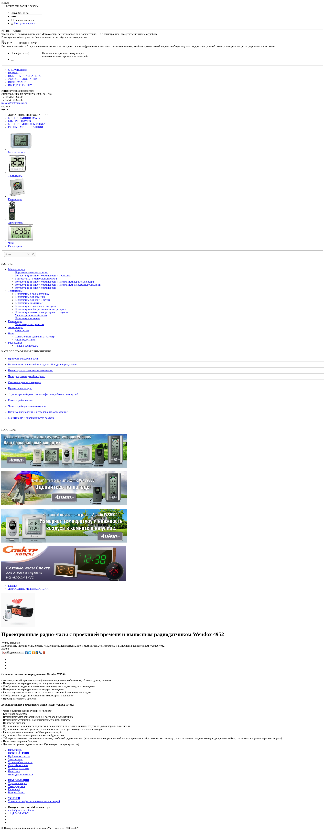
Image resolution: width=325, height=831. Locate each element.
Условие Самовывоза (20, 762)
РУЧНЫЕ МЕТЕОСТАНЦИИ (25, 127)
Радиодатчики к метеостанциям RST (36, 278)
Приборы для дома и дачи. (23, 358)
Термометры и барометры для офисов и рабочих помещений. (43, 394)
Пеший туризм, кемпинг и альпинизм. (30, 370)
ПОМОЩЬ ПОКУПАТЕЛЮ (24, 75)
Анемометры (15, 327)
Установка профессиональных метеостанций (34, 801)
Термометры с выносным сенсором (35, 306)
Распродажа (15, 342)
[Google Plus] (44, 652)
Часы (11, 333)
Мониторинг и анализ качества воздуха (31, 417)
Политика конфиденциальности (20, 773)
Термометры (15, 290)
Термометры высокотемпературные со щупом (41, 312)
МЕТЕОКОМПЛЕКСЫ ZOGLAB (28, 124)
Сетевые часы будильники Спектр (35, 336)
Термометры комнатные (29, 303)
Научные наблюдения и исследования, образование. (38, 412)
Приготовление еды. (20, 388)
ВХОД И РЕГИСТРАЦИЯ (23, 85)
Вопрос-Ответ (16, 792)
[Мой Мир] (37, 652)
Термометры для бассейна (30, 296)
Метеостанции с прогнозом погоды (35, 287)
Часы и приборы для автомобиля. (27, 406)
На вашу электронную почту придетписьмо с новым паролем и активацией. (65, 55)
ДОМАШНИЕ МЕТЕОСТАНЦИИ (28, 588)
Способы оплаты (18, 765)
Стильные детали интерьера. (24, 382)
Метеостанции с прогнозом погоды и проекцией (43, 275)
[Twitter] (30, 652)
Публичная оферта (19, 756)
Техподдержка (16, 786)
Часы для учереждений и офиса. (26, 376)
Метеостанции (16, 269)
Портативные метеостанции (31, 272)
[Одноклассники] (33, 652)
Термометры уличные (27, 318)
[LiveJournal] (40, 652)
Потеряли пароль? (24, 23)
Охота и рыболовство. (21, 400)
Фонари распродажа (26, 345)
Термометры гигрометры (29, 324)
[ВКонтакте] (26, 652)
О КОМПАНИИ (17, 69)
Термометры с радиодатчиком (32, 293)
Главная (12, 585)
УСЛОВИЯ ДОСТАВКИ (22, 78)
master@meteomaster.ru (14, 103)
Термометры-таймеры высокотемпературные (41, 309)
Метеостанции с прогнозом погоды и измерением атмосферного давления (58, 284)
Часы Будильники (25, 339)
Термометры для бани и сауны (32, 299)
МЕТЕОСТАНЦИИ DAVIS (24, 117)
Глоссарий (14, 789)
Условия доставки (18, 768)
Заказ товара (15, 759)
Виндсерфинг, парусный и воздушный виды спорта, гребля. (43, 364)
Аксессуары (22, 330)
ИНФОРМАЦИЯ (18, 82)
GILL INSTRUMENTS (21, 120)
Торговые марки (17, 783)
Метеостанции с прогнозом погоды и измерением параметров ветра (54, 281)
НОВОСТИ (15, 72)
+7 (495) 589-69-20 (18, 813)
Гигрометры (15, 321)
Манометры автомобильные (31, 315)
